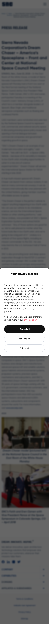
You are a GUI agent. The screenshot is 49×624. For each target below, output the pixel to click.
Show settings (24, 338)
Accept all (24, 329)
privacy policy (30, 320)
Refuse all (24, 348)
